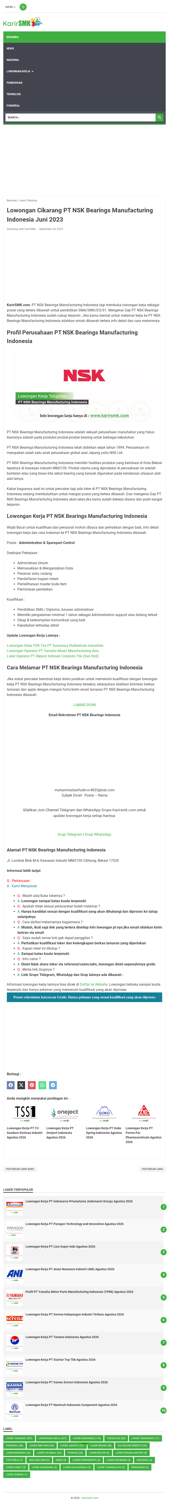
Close (84, 1443)
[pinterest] (32, 1085)
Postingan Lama (152, 1169)
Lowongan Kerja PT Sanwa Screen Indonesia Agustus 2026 (67, 1382)
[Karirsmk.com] (22, 22)
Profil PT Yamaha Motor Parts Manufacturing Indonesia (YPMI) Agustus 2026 (79, 1292)
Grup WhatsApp (98, 834)
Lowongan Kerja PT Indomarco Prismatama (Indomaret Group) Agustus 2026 (79, 1201)
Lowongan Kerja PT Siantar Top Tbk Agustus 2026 (61, 1359)
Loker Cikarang (19, 1438)
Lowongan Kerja (18, 71)
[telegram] (53, 1085)
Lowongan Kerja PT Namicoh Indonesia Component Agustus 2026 (71, 1405)
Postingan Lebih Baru (20, 1169)
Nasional (13, 59)
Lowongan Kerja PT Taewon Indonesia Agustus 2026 (62, 1337)
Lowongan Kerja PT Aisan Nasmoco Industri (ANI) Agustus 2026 (70, 1269)
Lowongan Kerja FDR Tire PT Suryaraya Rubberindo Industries (55, 645)
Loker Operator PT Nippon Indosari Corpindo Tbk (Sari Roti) (53, 656)
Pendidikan (14, 82)
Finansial (13, 105)
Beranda (13, 37)
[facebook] (11, 1085)
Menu (9, 7)
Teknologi (14, 94)
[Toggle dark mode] (23, 7)
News (10, 48)
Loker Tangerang (145, 1438)
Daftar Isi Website (93, 984)
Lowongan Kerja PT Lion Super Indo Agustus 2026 (60, 1246)
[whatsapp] (42, 1085)
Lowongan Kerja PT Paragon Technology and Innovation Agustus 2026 (75, 1224)
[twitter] (21, 1085)
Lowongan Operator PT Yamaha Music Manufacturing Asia (53, 651)
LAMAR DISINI (84, 705)
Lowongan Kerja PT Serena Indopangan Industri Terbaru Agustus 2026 (75, 1314)
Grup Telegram (70, 834)
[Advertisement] (84, 160)
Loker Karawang (87, 1438)
